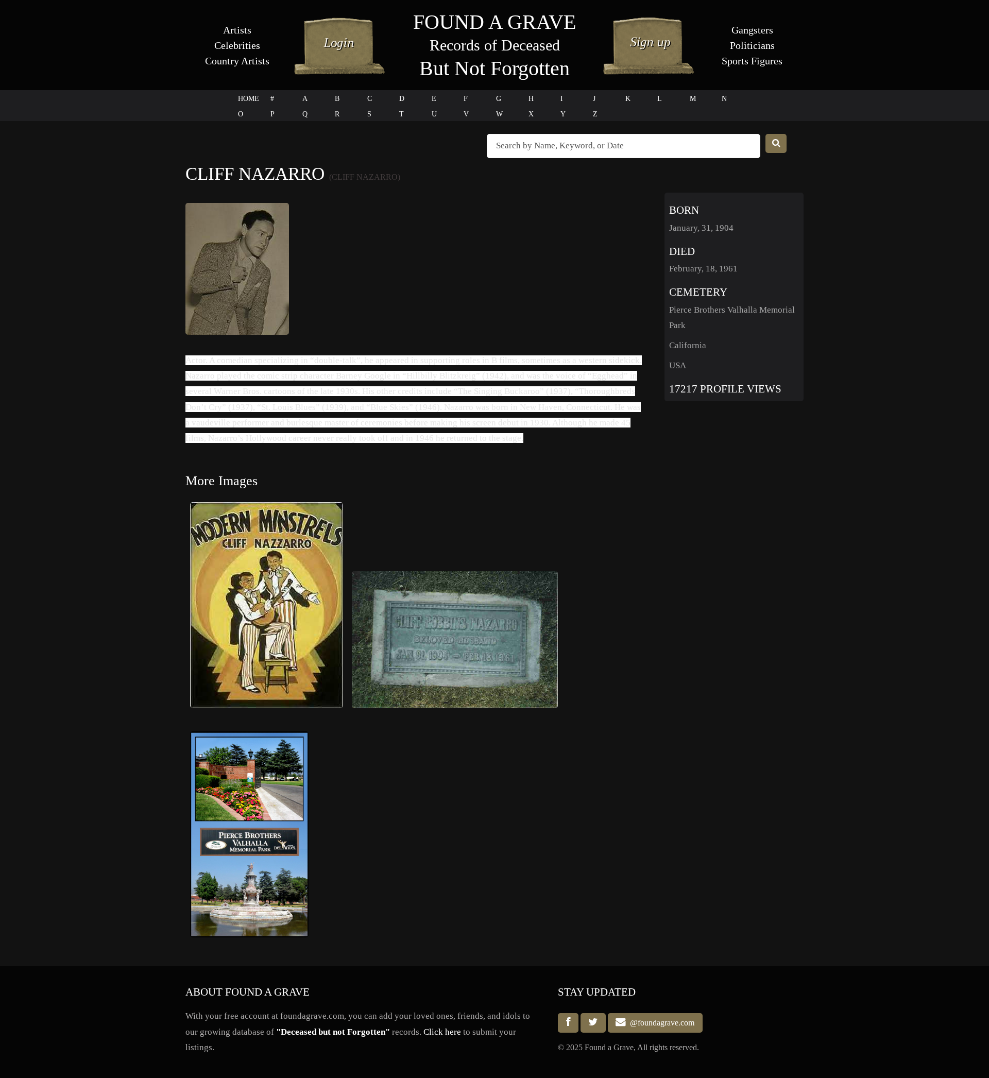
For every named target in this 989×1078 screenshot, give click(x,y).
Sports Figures (752, 60)
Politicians (752, 45)
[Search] (776, 143)
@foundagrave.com (660, 1022)
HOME (248, 98)
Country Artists (237, 60)
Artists (237, 30)
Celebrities (237, 45)
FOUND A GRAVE (494, 21)
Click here (442, 1032)
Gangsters (752, 30)
